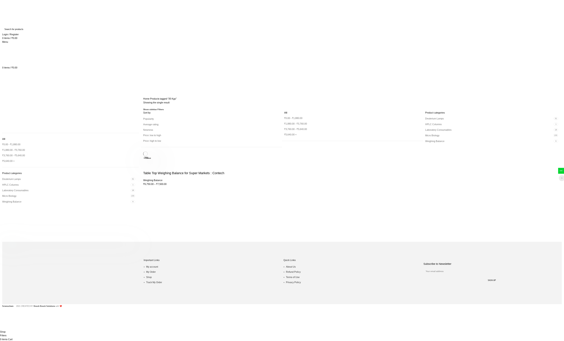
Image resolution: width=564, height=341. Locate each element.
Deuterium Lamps (11, 179)
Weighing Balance (11, 201)
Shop (149, 277)
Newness (148, 130)
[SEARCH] (558, 29)
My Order (151, 272)
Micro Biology (9, 196)
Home (146, 99)
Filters (160, 109)
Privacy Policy (293, 282)
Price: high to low (152, 141)
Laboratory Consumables (15, 190)
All (3, 139)
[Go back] (6, 80)
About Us (291, 267)
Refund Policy (293, 272)
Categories (10, 95)
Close (148, 158)
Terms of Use (293, 277)
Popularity (148, 119)
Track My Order (154, 282)
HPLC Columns (10, 185)
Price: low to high (152, 135)
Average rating (150, 124)
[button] (4, 120)
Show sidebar (150, 109)
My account (152, 267)
